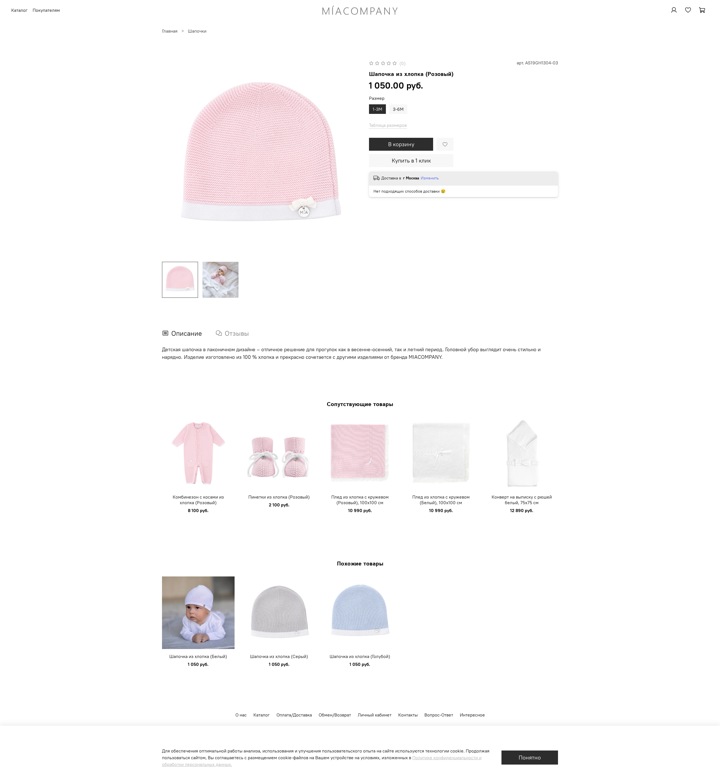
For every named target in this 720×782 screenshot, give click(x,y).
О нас (241, 715)
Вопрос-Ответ (438, 715)
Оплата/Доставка (294, 715)
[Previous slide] (171, 158)
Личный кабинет (375, 715)
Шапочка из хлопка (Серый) (279, 656)
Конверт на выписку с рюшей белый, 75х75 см (522, 499)
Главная (169, 31)
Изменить (430, 178)
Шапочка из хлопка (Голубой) (360, 656)
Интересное (472, 715)
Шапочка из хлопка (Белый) (198, 656)
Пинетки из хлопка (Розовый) (279, 496)
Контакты (408, 715)
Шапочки (197, 31)
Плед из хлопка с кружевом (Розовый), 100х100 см (360, 499)
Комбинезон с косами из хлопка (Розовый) (198, 499)
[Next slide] (351, 158)
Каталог (261, 715)
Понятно (530, 757)
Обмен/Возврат (335, 715)
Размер (376, 98)
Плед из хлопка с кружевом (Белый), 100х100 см (441, 499)
